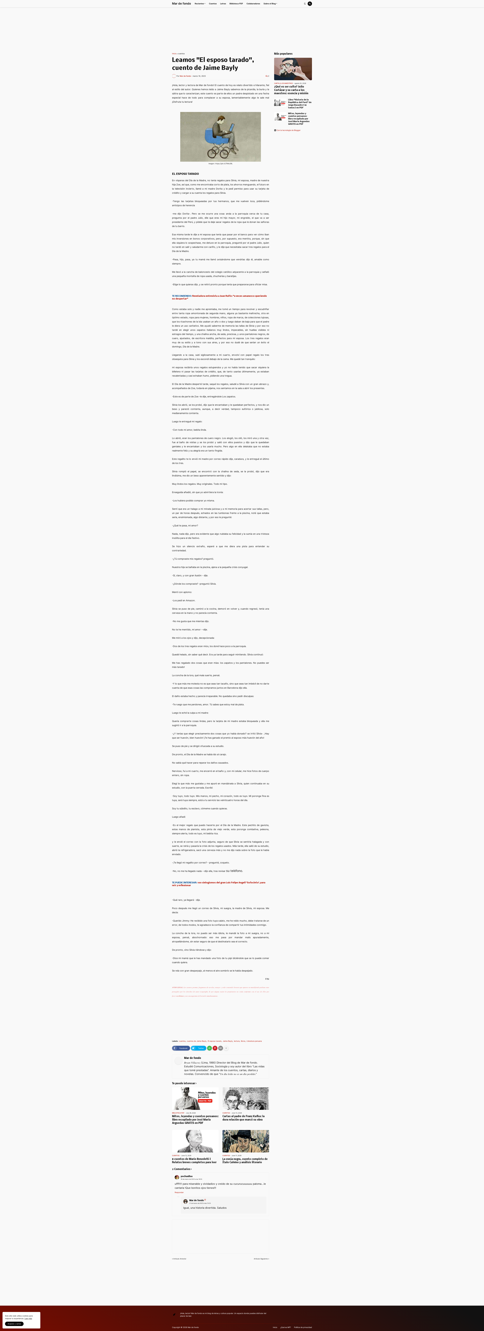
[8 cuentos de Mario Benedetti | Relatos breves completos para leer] (195, 1141)
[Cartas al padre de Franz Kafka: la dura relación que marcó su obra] (245, 1098)
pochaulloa (186, 1176)
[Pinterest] (215, 1048)
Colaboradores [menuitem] (253, 3)
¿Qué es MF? (285, 1327)
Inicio (174, 53)
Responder (179, 1192)
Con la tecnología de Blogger (288, 130)
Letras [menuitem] (223, 3)
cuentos (181, 53)
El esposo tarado (214, 1041)
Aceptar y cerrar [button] (14, 1324)
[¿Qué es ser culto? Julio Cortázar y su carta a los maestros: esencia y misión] (293, 69)
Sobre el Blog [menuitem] (270, 3)
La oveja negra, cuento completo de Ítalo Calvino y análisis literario (245, 1161)
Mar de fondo (181, 3)
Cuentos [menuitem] (213, 3)
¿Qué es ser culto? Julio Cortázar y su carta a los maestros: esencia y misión (291, 90)
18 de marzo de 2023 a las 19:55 (191, 1179)
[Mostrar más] (226, 1048)
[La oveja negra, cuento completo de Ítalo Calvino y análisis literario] (245, 1141)
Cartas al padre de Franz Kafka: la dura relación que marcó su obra (243, 1118)
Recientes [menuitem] (199, 3)
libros (243, 1041)
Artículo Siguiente (261, 1259)
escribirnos (180, 996)
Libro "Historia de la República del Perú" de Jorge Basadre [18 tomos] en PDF (299, 104)
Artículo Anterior (179, 1259)
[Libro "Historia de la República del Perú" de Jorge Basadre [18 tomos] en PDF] (280, 102)
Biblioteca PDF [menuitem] (236, 3)
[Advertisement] (242, 30)
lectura (237, 1041)
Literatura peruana (254, 1041)
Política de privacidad (303, 1327)
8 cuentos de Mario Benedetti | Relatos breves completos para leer (194, 1161)
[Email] (220, 1048)
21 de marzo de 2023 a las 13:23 (200, 1203)
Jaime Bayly (228, 1041)
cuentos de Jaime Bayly (196, 1041)
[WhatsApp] (209, 1048)
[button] (305, 4)
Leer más (28, 1318)
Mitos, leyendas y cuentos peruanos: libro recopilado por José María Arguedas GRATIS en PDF (195, 1119)
